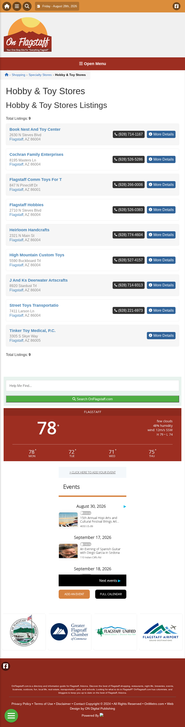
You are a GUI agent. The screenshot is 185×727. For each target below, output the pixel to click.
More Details (163, 134)
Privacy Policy (21, 704)
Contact (79, 704)
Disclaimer (63, 704)
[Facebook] (176, 6)
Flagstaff (16, 139)
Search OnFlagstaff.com (94, 399)
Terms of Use (43, 704)
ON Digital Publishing (100, 708)
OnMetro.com (154, 704)
